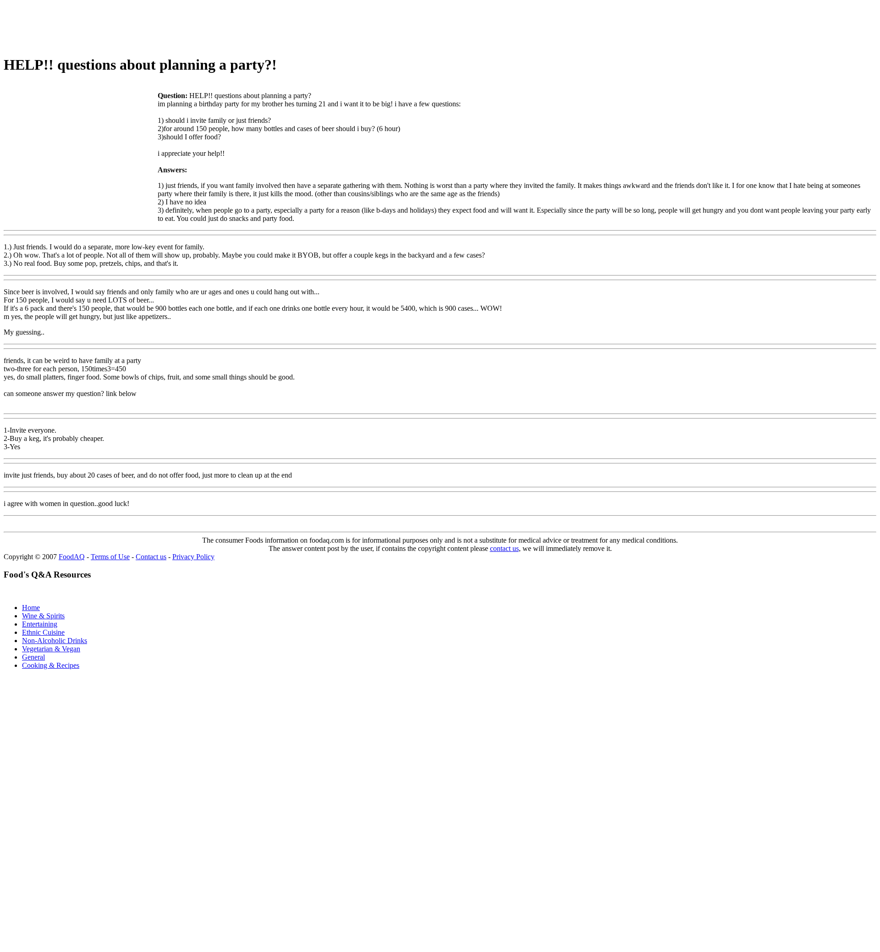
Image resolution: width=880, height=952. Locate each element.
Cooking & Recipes (50, 665)
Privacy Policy (193, 557)
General (33, 657)
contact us (504, 548)
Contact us (151, 557)
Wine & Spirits (43, 616)
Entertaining (39, 624)
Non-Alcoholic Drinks (54, 640)
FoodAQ (72, 557)
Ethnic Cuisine (43, 632)
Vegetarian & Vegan (51, 649)
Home (31, 607)
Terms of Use (110, 557)
